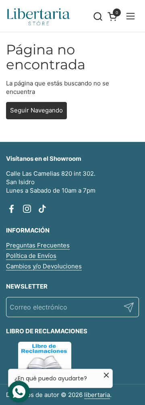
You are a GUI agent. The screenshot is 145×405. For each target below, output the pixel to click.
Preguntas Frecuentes (38, 245)
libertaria (97, 395)
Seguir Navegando (36, 110)
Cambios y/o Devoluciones (44, 266)
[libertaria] (39, 16)
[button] (98, 16)
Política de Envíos (31, 256)
